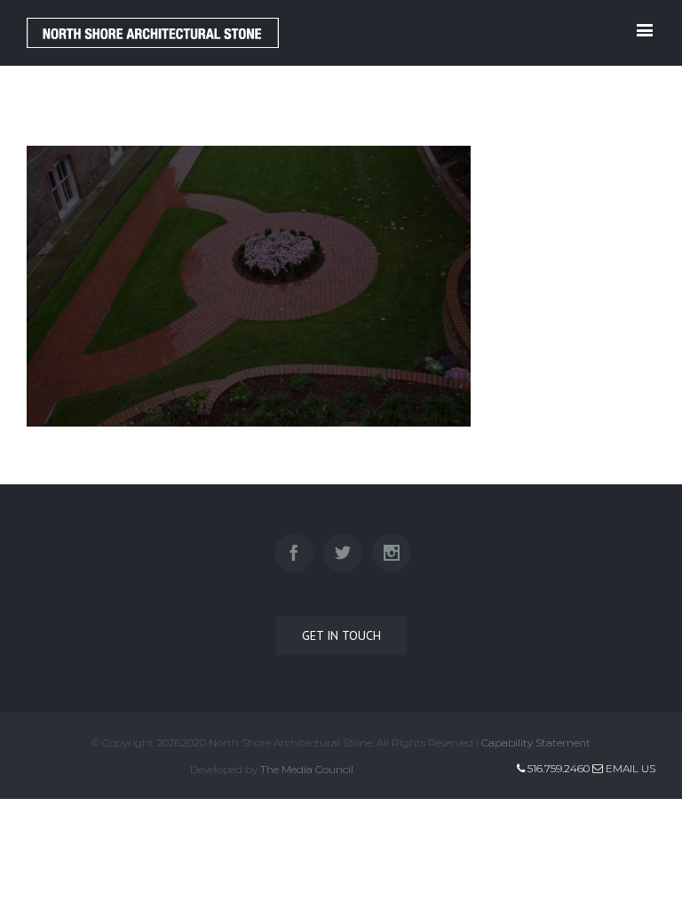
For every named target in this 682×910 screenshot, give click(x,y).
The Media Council (306, 769)
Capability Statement (536, 742)
